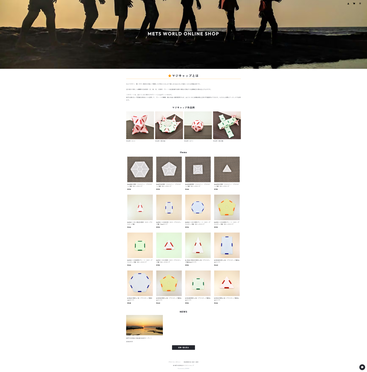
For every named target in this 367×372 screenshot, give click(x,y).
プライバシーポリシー (174, 362)
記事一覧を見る (183, 347)
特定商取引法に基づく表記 (191, 362)
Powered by (181, 368)
